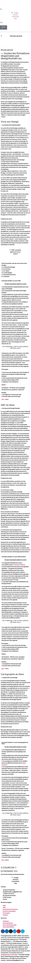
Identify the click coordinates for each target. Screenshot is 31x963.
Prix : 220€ (5, 399)
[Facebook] (3, 931)
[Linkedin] (7, 931)
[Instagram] (11, 931)
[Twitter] (15, 931)
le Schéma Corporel (19, 564)
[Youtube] (19, 931)
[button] (15, 31)
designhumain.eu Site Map (9, 954)
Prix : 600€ (5, 860)
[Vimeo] (23, 931)
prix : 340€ (5, 668)
